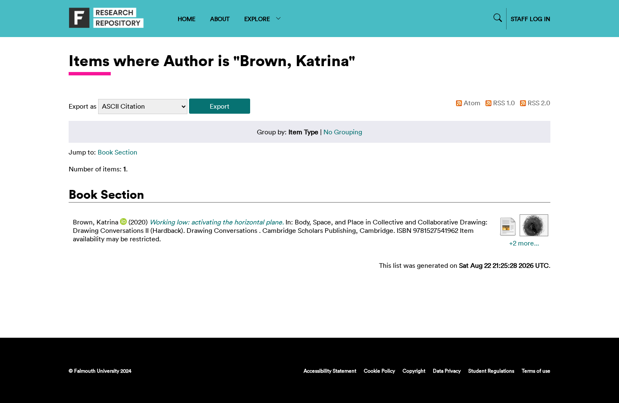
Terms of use (536, 370)
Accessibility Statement (330, 370)
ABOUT (219, 19)
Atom (471, 103)
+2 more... (524, 243)
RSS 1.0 (503, 103)
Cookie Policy (379, 370)
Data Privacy (447, 370)
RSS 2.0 (538, 103)
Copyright (414, 370)
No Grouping (342, 132)
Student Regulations (491, 370)
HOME (186, 19)
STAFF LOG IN (530, 19)
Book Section (117, 152)
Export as (82, 106)
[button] (219, 106)
